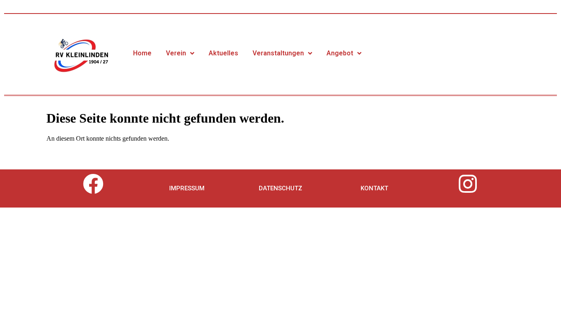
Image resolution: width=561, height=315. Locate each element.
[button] (186, 188)
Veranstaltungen (278, 53)
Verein (176, 53)
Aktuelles (223, 53)
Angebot (339, 53)
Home (142, 53)
